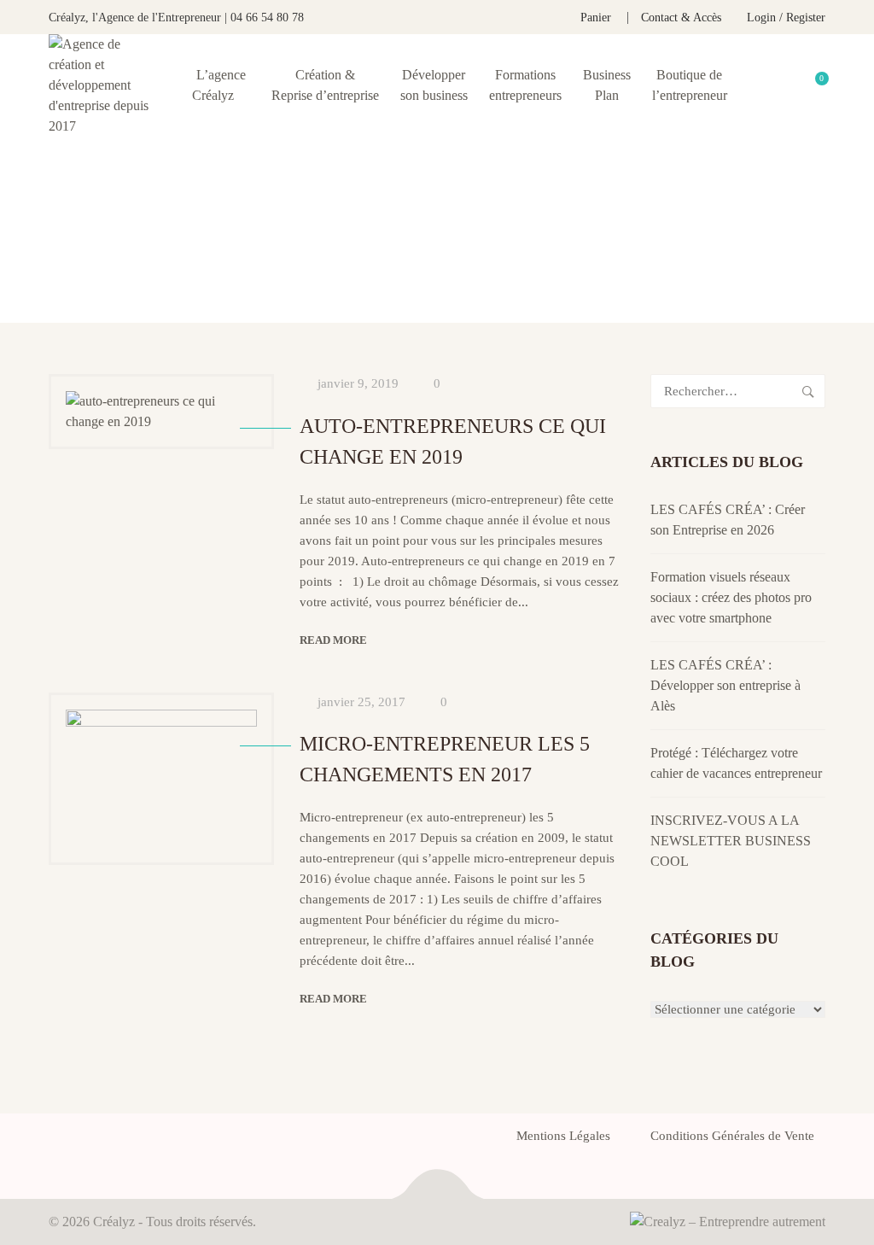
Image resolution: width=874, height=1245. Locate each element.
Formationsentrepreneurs (525, 84)
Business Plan (607, 84)
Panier (595, 17)
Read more (333, 640)
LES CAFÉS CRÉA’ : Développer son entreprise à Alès (725, 685)
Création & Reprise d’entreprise (325, 84)
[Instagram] (146, 1141)
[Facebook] (54, 1141)
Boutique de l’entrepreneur (689, 84)
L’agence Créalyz (219, 84)
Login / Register (786, 17)
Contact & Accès (681, 17)
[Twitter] (84, 1141)
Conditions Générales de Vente (732, 1136)
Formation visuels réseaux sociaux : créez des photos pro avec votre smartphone (731, 597)
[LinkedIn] (115, 1141)
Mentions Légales (563, 1136)
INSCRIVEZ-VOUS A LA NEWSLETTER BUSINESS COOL (730, 840)
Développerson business (434, 84)
